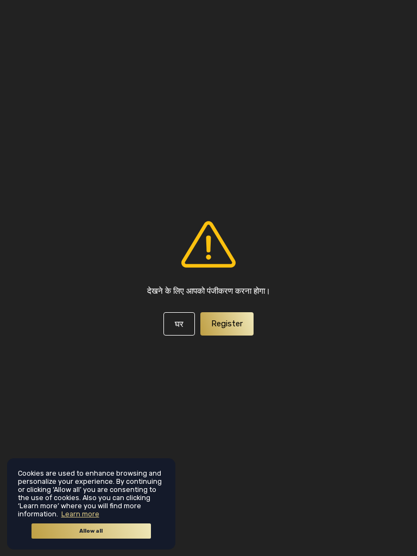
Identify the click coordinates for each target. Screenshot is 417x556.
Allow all (91, 531)
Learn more (80, 514)
